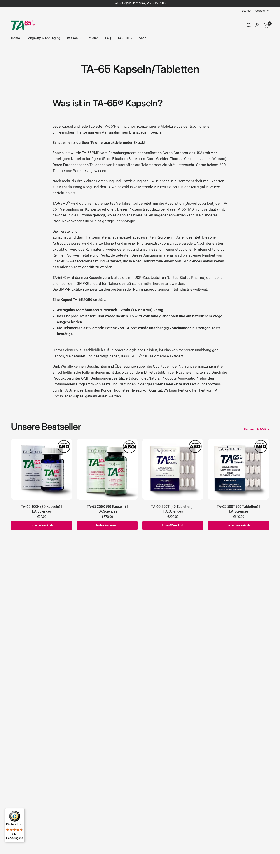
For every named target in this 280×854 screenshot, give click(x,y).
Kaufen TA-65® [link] (255, 429)
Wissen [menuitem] (72, 38)
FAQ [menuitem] (108, 38)
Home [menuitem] (15, 38)
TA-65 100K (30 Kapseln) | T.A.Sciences (41, 508)
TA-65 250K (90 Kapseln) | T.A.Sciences (107, 508)
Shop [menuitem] (142, 38)
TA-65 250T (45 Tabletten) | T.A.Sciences (172, 508)
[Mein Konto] (257, 25)
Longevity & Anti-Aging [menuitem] (43, 38)
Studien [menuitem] (93, 38)
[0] (265, 25)
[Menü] (22, 811)
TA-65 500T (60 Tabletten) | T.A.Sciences (238, 508)
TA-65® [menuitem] (123, 38)
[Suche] (248, 25)
